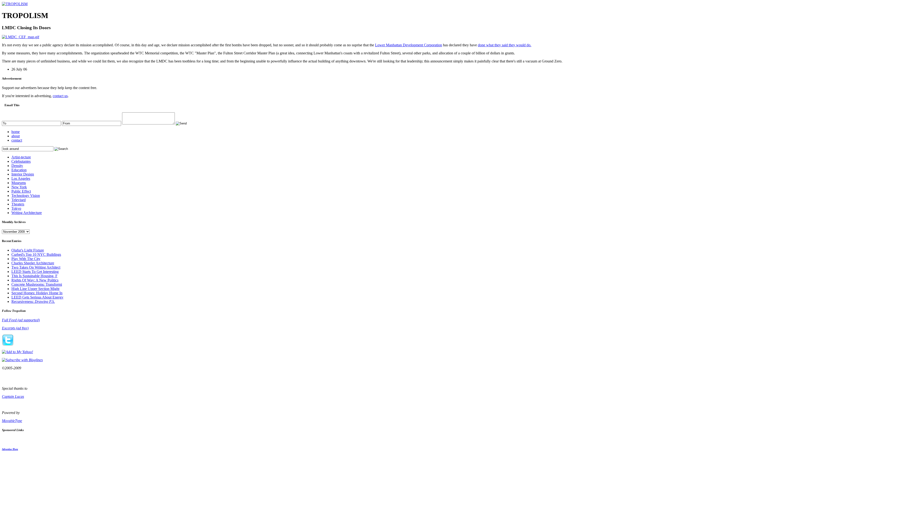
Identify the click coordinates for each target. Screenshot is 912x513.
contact (16, 140)
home (15, 132)
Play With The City (25, 259)
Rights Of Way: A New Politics (34, 280)
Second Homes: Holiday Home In (36, 293)
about (15, 136)
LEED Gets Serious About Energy (37, 297)
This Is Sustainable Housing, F (34, 276)
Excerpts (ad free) (15, 328)
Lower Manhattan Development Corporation (408, 45)
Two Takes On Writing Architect (35, 267)
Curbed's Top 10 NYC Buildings (36, 254)
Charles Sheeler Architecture (32, 263)
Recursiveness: (33, 301)
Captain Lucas (13, 396)
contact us (60, 96)
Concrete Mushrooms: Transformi (36, 284)
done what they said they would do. (504, 45)
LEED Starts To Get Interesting (35, 272)
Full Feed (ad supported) (21, 320)
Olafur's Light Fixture (27, 250)
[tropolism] (15, 4)
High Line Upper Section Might (35, 289)
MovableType (12, 421)
